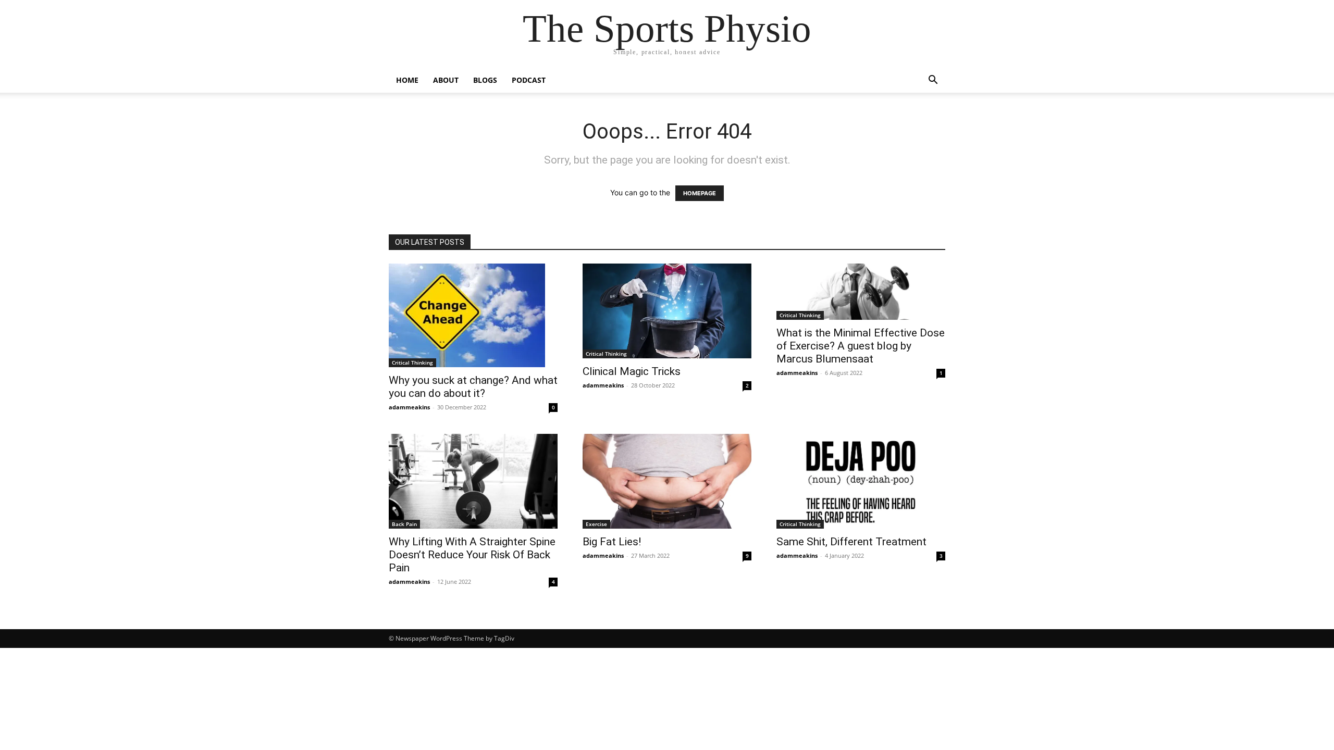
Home (407, 80)
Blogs (485, 80)
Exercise (596, 524)
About (446, 80)
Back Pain (404, 524)
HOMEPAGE (699, 193)
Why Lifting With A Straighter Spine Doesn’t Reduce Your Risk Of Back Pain (472, 554)
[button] (932, 81)
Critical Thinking (412, 362)
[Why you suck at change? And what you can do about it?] (473, 315)
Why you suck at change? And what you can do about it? (473, 386)
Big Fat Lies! (612, 541)
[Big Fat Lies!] (667, 481)
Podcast (529, 80)
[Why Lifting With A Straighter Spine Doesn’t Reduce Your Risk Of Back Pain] (473, 481)
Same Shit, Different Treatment (851, 541)
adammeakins (409, 407)
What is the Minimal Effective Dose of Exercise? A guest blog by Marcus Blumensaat (860, 346)
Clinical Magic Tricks (632, 371)
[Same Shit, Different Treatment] (860, 481)
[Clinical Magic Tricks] (667, 311)
